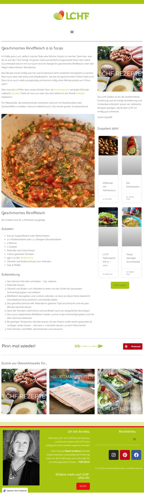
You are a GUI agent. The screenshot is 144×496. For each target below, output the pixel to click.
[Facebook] (136, 455)
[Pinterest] (125, 455)
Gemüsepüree (61, 89)
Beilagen (80, 93)
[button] (72, 32)
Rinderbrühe (27, 257)
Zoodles (15, 93)
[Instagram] (114, 455)
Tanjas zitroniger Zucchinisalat (133, 258)
